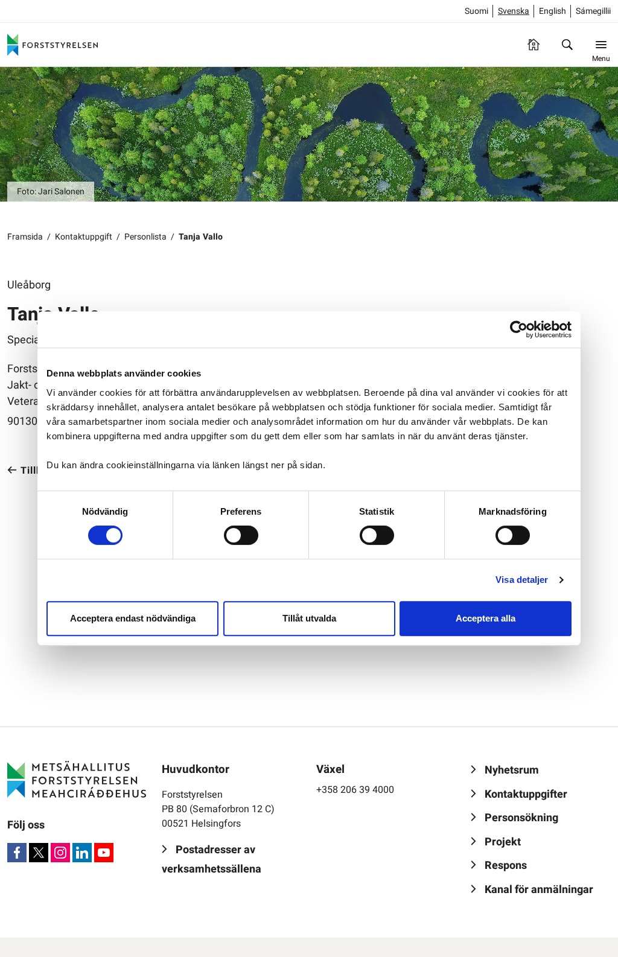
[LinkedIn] (82, 852)
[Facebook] (17, 852)
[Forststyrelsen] (52, 44)
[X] (38, 852)
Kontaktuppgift (83, 237)
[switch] (241, 535)
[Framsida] (533, 44)
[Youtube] (103, 852)
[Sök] (567, 44)
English (552, 11)
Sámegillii (593, 11)
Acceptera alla (485, 618)
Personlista (145, 237)
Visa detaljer (521, 579)
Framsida (25, 237)
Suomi (476, 11)
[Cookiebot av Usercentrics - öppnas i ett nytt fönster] (519, 329)
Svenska (513, 11)
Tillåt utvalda (309, 618)
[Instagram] (60, 852)
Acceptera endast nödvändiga (133, 618)
